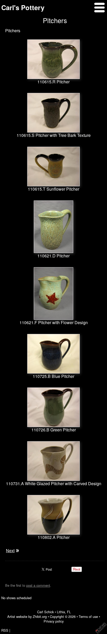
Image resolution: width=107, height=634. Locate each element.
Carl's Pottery (22, 7)
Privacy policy (54, 621)
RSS (4, 630)
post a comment (38, 585)
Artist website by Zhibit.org (27, 616)
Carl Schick (45, 611)
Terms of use (88, 616)
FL (69, 611)
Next (10, 550)
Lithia (61, 611)
